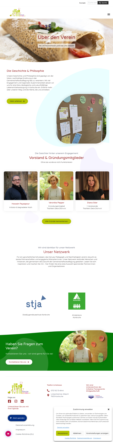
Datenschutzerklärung (84, 438)
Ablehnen (77, 433)
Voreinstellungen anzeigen (97, 433)
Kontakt (82, 3)
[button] (108, 409)
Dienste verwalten (63, 427)
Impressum (97, 438)
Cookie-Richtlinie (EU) (25, 434)
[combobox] (93, 2)
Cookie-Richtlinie (70, 438)
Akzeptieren (63, 433)
